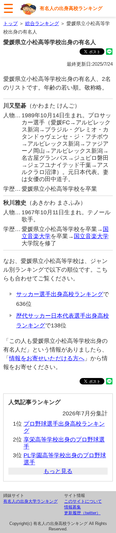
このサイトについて (83, 501)
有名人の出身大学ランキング (30, 501)
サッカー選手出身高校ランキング (59, 294)
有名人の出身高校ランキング (71, 8)
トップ (10, 23)
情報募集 (72, 507)
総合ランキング (42, 23)
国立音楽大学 (91, 236)
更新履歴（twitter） (82, 512)
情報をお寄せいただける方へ (46, 358)
